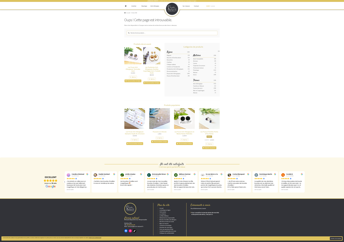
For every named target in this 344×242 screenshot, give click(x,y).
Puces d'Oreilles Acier (173, 76)
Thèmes (196, 80)
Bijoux (169, 52)
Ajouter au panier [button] (210, 148)
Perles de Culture (198, 68)
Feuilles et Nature (198, 86)
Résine (195, 72)
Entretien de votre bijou (166, 227)
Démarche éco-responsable (167, 218)
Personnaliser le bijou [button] (133, 81)
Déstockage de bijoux (199, 51)
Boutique (144, 6)
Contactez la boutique (165, 225)
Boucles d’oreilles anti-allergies (168, 219)
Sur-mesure (186, 6)
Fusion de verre (197, 88)
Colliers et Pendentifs (173, 67)
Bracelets (170, 60)
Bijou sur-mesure (164, 223)
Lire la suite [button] (70, 189)
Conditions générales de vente (168, 231)
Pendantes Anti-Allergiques (175, 69)
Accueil (161, 208)
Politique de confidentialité (167, 233)
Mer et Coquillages (198, 90)
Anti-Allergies (154, 6)
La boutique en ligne (165, 210)
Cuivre (195, 63)
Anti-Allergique (197, 84)
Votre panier (163, 212)
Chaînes (169, 62)
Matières (197, 55)
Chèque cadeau (171, 64)
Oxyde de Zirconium (199, 65)
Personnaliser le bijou (135, 143)
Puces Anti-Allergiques (173, 73)
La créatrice (163, 214)
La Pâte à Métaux (164, 216)
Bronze (195, 61)
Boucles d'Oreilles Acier (174, 58)
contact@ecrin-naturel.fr (135, 226)
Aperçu (134, 77)
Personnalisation (172, 71)
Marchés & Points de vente (167, 221)
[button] (64, 182)
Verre (194, 75)
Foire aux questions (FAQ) (166, 229)
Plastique (196, 70)
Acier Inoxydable (198, 59)
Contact (196, 6)
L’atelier (133, 6)
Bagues (169, 55)
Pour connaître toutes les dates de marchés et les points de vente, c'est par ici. (205, 213)
